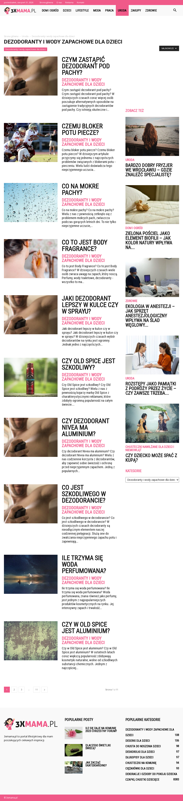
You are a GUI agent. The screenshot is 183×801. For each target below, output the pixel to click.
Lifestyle (82, 10)
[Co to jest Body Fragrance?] (31, 258)
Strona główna (46, 2)
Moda (97, 10)
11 (36, 689)
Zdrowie (151, 10)
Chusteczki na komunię (140, 763)
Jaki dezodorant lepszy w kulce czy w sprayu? (90, 305)
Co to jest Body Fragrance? (84, 246)
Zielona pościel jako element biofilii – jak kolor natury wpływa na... (148, 240)
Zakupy (136, 10)
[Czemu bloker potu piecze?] (31, 142)
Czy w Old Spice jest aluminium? (86, 628)
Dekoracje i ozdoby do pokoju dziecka (151, 774)
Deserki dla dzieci (137, 740)
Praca (109, 10)
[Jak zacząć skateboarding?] (74, 767)
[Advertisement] (91, 25)
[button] (174, 10)
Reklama (69, 2)
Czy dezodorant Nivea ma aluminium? (85, 427)
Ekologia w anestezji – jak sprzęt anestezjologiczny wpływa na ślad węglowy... (150, 316)
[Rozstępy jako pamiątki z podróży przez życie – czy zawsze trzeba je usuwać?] (152, 355)
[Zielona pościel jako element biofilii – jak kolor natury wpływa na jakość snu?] (152, 204)
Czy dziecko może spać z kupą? (151, 458)
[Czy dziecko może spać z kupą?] (152, 423)
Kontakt (80, 2)
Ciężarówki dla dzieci (139, 768)
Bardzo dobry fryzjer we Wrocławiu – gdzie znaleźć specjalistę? (148, 170)
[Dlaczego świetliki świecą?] (74, 750)
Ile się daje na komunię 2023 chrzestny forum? (101, 729)
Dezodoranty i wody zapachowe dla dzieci (25, 49)
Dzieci (67, 10)
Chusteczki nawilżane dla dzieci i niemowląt (149, 448)
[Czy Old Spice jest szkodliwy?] (31, 377)
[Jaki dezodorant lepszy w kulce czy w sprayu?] (31, 314)
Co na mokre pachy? (80, 189)
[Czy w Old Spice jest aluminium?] (31, 640)
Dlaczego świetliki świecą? (98, 747)
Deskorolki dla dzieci (140, 752)
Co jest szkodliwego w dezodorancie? (84, 494)
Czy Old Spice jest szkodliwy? (88, 364)
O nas (59, 2)
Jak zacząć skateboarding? (96, 764)
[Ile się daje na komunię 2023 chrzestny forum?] (74, 733)
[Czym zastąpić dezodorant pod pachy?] (31, 76)
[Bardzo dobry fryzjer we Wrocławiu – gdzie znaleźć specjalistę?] (152, 136)
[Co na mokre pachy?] (31, 202)
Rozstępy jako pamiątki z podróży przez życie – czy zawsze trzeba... (150, 388)
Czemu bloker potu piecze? (82, 129)
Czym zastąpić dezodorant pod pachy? (86, 66)
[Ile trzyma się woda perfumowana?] (31, 574)
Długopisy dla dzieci (139, 757)
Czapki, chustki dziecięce (142, 779)
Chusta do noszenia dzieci (143, 746)
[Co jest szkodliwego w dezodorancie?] (31, 503)
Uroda (122, 10)
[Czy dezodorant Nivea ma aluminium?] (31, 437)
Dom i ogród (50, 10)
